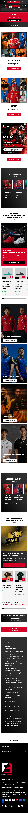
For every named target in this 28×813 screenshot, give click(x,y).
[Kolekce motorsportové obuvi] (14, 235)
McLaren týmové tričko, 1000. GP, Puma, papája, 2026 (7, 585)
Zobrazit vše (14, 176)
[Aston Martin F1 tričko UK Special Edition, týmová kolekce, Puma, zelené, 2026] (20, 576)
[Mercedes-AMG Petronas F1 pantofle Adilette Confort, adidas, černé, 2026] (20, 273)
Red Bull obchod (19, 192)
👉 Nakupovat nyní (14, 20)
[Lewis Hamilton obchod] (7, 489)
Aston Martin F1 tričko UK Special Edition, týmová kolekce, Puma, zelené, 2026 (19, 587)
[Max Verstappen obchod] (19, 489)
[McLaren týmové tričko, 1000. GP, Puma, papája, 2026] (7, 576)
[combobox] (14, 9)
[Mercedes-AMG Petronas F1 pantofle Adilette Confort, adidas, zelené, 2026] (7, 273)
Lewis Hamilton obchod (7, 497)
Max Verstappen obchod (18, 497)
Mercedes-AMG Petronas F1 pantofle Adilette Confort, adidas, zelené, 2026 (6, 285)
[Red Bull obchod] (19, 184)
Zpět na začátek (14, 740)
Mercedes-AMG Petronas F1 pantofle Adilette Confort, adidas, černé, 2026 (19, 285)
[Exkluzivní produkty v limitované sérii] (14, 538)
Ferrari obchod (8, 192)
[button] (25, 6)
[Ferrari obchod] (7, 184)
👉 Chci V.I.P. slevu (13, 2)
